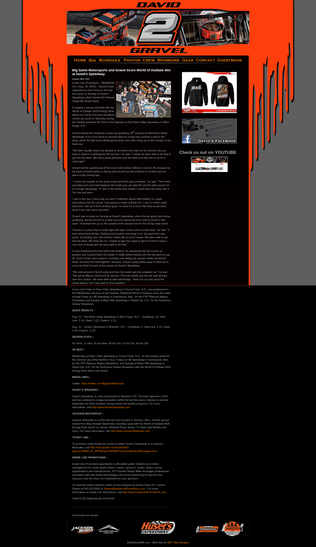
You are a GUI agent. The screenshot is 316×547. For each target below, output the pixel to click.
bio (92, 60)
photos (131, 60)
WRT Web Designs (178, 542)
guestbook (232, 60)
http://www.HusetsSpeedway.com (111, 407)
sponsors (168, 60)
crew (149, 60)
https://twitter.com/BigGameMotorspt (102, 383)
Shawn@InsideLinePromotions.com (125, 488)
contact (205, 60)
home (77, 60)
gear (187, 60)
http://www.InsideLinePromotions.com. (145, 492)
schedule (110, 60)
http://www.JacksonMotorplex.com (131, 430)
